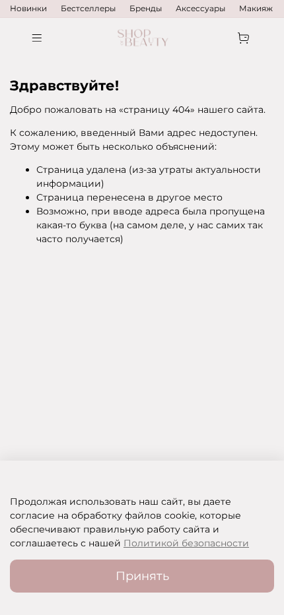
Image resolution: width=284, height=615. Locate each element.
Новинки (28, 8)
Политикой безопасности (186, 543)
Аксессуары (200, 8)
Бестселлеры (88, 8)
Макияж (256, 8)
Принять (142, 576)
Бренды (145, 8)
